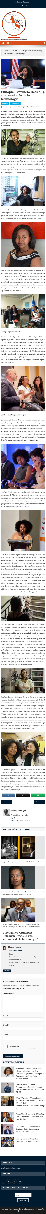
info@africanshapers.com (11, 1168)
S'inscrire (23, 1200)
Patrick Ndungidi (19, 107)
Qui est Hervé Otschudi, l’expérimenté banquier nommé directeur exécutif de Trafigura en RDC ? (30, 1088)
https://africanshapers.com (20, 821)
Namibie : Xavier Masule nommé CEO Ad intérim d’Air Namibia (8, 802)
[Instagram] (12, 818)
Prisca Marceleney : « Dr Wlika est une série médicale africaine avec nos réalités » (30, 1116)
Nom (5, 1016)
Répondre (7, 970)
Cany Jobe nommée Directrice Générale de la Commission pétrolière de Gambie (28, 1129)
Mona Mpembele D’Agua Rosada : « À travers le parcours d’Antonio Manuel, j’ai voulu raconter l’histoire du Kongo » (30, 1103)
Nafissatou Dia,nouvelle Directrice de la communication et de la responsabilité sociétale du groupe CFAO (23, 893)
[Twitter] (14, 818)
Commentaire (8, 994)
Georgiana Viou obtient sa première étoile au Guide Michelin (22, 862)
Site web (6, 1034)
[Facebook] (11, 818)
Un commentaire (34, 107)
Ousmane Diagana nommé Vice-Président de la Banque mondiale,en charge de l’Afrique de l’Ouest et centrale (20, 925)
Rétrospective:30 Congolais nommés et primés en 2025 (27, 1140)
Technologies (15, 103)
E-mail (6, 1025)
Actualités (5, 103)
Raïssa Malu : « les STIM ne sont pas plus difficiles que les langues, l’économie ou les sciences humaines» (40, 802)
